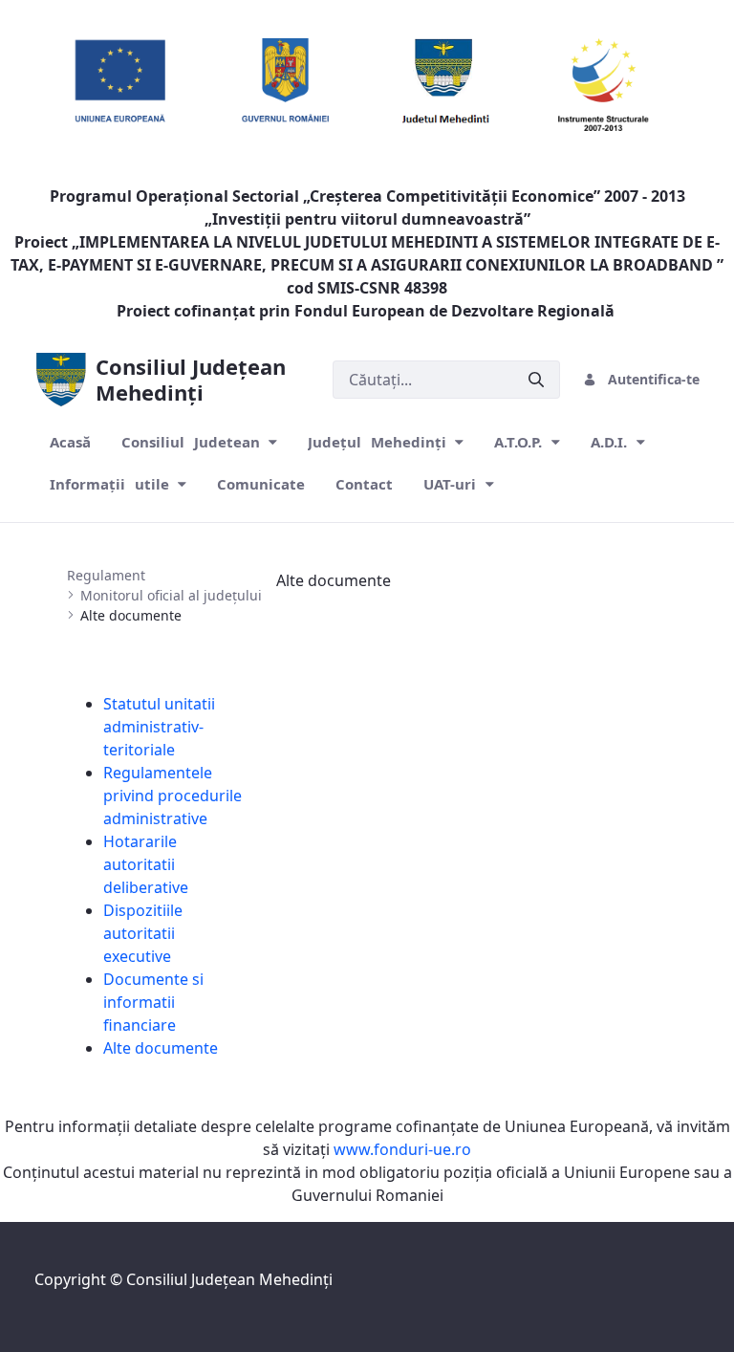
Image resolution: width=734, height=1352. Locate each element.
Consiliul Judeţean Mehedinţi (229, 1279)
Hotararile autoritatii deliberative (145, 864)
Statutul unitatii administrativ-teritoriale (159, 726)
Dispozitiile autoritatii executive (143, 933)
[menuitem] (70, 442)
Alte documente (160, 1047)
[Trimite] (536, 379)
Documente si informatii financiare (153, 1002)
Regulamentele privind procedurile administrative (172, 795)
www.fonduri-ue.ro (402, 1149)
